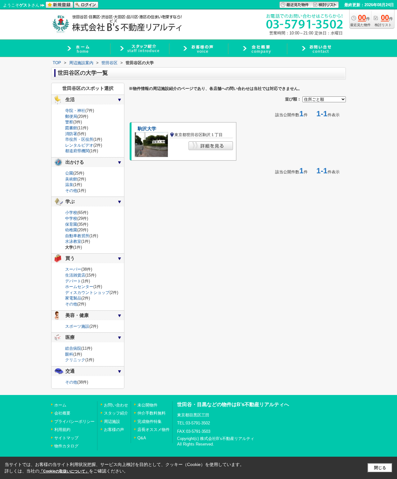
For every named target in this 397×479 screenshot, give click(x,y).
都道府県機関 (77, 151)
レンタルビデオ (79, 145)
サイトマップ (66, 438)
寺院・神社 (75, 110)
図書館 (71, 128)
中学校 (71, 218)
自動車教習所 (77, 235)
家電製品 (73, 298)
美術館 (71, 179)
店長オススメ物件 (153, 429)
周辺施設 (112, 421)
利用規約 (62, 429)
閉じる (380, 467)
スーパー (73, 269)
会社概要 (62, 413)
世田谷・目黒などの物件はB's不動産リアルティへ (233, 404)
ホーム (60, 405)
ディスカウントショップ (87, 292)
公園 (69, 173)
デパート (73, 281)
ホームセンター (79, 286)
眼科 (69, 354)
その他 (71, 190)
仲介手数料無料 (151, 413)
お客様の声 (114, 429)
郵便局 (71, 116)
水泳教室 (73, 241)
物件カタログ (66, 446)
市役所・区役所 (79, 139)
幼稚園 (71, 230)
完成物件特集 (149, 421)
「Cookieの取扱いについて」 (64, 471)
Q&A (141, 438)
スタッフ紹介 (116, 413)
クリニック (75, 359)
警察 (69, 122)
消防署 (71, 133)
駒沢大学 (147, 128)
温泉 (69, 184)
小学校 (71, 212)
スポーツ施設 (77, 326)
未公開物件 (147, 405)
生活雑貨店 (75, 275)
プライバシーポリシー (74, 421)
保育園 (71, 224)
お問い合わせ (116, 405)
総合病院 (73, 348)
